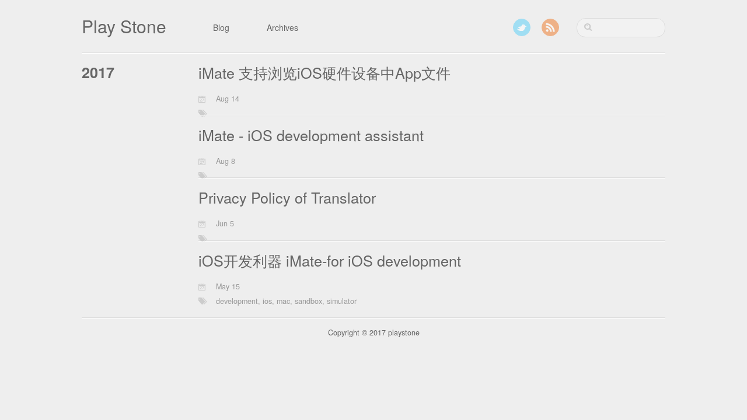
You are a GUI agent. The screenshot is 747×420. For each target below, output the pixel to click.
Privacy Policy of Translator (287, 197)
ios (267, 301)
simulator (342, 301)
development (237, 301)
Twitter (521, 27)
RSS (550, 27)
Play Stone (124, 25)
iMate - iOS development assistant (311, 134)
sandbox (308, 301)
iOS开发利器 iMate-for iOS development (329, 260)
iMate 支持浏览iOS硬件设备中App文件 (324, 72)
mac (283, 301)
